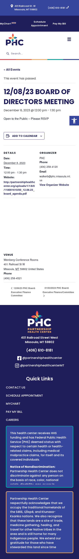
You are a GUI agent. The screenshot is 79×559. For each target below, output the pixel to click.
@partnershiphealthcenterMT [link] (42, 365)
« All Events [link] (12, 69)
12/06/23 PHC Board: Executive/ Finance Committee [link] (23, 291)
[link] (74, 120)
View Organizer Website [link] (54, 185)
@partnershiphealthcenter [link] (42, 358)
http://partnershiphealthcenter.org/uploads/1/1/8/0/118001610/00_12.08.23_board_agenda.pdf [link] (19, 187)
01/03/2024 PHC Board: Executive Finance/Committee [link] (58, 290)
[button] (56, 39)
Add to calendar (24, 136)
